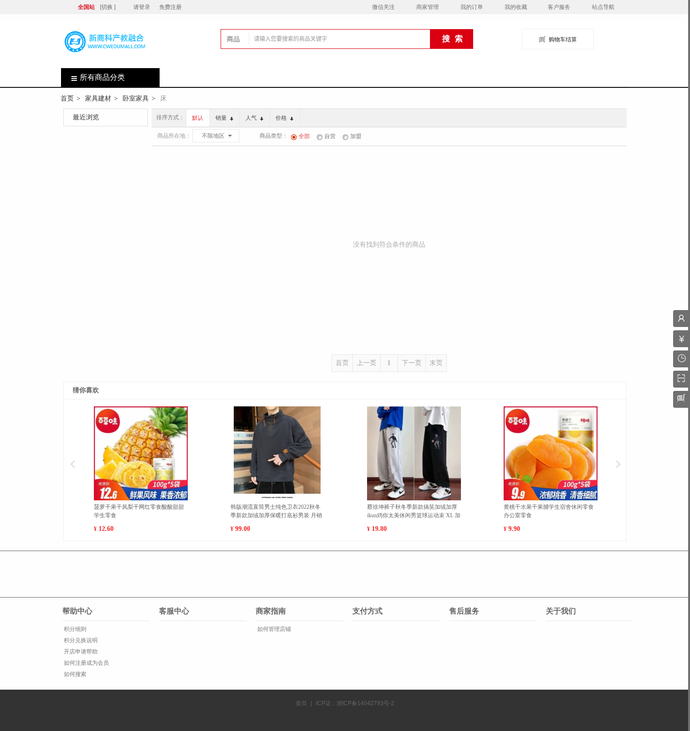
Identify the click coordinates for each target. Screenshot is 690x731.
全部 (304, 136)
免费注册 (170, 7)
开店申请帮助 (80, 651)
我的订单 (471, 7)
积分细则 (74, 629)
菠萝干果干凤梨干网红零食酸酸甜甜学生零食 (139, 511)
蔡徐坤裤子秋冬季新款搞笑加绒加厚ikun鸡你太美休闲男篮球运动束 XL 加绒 (413, 512)
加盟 (355, 136)
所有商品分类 (102, 77)
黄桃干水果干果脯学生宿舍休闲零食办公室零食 (549, 511)
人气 (251, 118)
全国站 (86, 7)
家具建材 (98, 98)
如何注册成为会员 (85, 663)
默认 (197, 118)
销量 (221, 118)
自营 (330, 136)
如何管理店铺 (273, 629)
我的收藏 (516, 7)
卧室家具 (136, 98)
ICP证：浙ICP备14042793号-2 (355, 703)
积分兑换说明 (80, 640)
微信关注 (383, 7)
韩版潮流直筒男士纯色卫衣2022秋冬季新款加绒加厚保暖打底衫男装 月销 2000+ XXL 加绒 (276, 512)
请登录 (141, 7)
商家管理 (427, 7)
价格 (282, 118)
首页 (67, 98)
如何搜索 (74, 674)
